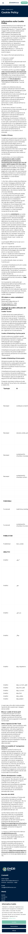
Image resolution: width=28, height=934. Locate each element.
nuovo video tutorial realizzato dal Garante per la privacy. (13, 71)
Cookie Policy (12, 918)
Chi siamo (4, 897)
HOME (3, 9)
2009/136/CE (15, 214)
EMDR (3, 895)
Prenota (24, 2)
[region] (14, 917)
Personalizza (14, 926)
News (3, 900)
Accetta (14, 922)
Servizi (3, 899)
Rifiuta (14, 930)
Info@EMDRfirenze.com (9, 305)
